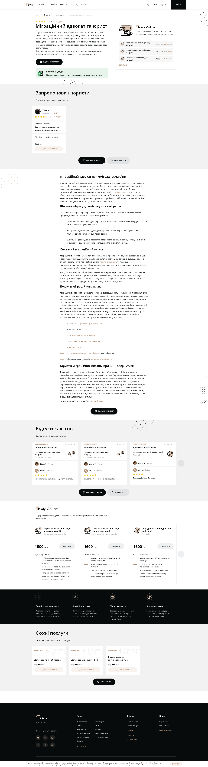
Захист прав (99, 722)
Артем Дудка (96, 401)
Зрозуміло (176, 764)
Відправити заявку (49, 61)
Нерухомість (81, 729)
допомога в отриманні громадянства (84, 323)
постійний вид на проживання (81, 335)
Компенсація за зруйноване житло (118, 658)
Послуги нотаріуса (83, 737)
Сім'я (97, 726)
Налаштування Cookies (100, 765)
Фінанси (98, 729)
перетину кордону (108, 262)
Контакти (130, 735)
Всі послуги (82, 746)
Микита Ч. (46, 110)
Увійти (178, 5)
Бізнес (79, 726)
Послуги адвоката (101, 737)
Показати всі (118, 492)
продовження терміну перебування (83, 353)
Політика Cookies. (147, 763)
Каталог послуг (132, 726)
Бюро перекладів (101, 733)
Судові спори (81, 741)
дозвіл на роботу (75, 347)
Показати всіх (118, 160)
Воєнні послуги (41, 444)
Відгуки (130, 731)
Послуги (42, 4)
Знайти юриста (132, 722)
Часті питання (132, 739)
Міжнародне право (84, 733)
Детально (123, 65)
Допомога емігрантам (46, 447)
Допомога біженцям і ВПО (84, 659)
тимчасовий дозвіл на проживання (83, 341)
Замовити (67, 546)
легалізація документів (101, 359)
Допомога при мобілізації (47, 659)
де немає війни (119, 192)
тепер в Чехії (41, 722)
